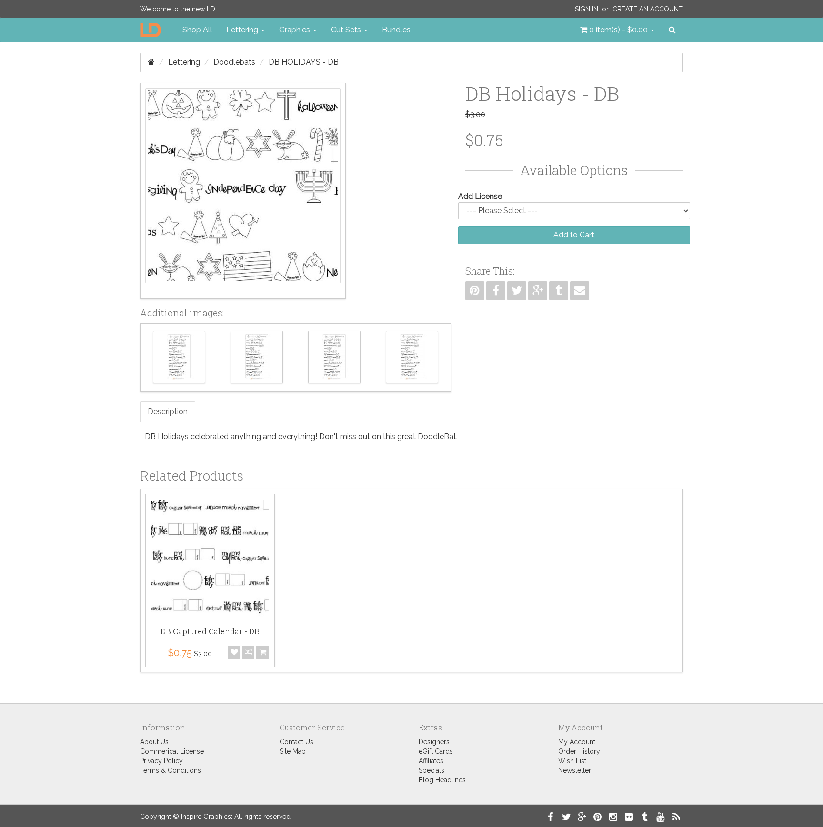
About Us (154, 742)
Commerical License (172, 751)
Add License (480, 196)
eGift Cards (436, 751)
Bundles (396, 29)
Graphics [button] (295, 29)
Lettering (184, 62)
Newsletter (574, 770)
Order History (579, 751)
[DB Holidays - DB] (243, 191)
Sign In (586, 9)
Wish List (572, 761)
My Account (576, 742)
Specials (431, 770)
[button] (617, 30)
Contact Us (296, 742)
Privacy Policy (161, 761)
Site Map (293, 751)
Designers (434, 742)
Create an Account (647, 9)
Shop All (197, 29)
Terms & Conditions (170, 770)
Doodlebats (234, 62)
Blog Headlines (442, 780)
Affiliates (431, 761)
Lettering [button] (243, 29)
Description (168, 411)
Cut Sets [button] (347, 29)
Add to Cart (573, 234)
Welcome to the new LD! (178, 9)
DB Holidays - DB (304, 62)
